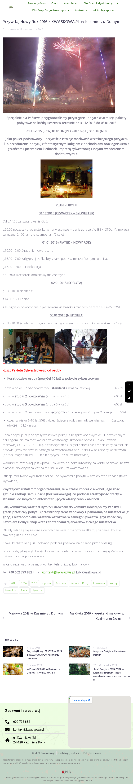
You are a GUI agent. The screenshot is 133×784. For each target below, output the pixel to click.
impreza (46, 583)
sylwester (37, 590)
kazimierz (60, 583)
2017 (34, 583)
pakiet (24, 590)
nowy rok (10, 590)
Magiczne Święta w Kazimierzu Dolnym (109, 653)
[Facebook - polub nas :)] (129, 399)
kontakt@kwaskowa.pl (58, 572)
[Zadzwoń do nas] (129, 391)
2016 (24, 583)
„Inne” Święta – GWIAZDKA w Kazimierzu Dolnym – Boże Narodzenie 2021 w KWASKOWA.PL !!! (111, 674)
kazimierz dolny (79, 583)
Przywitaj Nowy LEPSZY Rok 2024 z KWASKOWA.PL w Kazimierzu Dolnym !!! (44, 655)
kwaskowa (99, 583)
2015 (13, 583)
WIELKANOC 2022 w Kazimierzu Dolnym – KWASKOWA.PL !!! (43, 671)
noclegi (113, 583)
